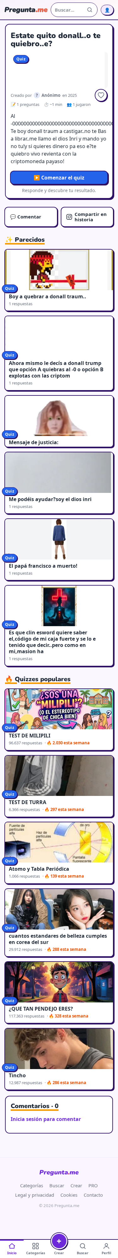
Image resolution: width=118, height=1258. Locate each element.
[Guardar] (101, 95)
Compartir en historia (91, 217)
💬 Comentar (25, 216)
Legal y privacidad (34, 1195)
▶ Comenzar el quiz (59, 177)
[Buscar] (89, 9)
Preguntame (59, 1172)
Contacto (93, 1195)
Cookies (68, 1195)
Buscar (56, 1185)
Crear (76, 1185)
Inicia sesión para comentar (46, 1119)
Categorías (31, 1185)
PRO (93, 1185)
